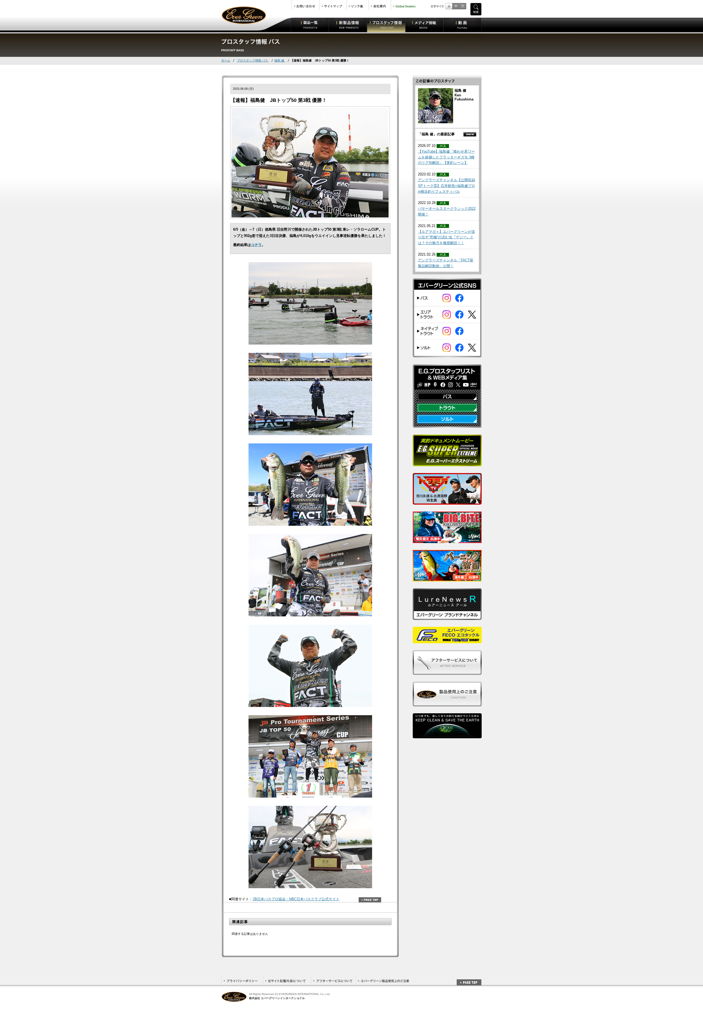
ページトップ (370, 899)
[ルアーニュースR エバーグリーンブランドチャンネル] (447, 617)
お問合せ (305, 5)
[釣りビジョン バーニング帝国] (447, 578)
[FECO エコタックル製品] (447, 640)
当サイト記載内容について (287, 980)
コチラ (256, 245)
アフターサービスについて (333, 980)
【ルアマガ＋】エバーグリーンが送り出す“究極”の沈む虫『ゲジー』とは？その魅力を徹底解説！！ (446, 237)
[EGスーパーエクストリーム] (447, 463)
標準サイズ (448, 6)
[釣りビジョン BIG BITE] (447, 540)
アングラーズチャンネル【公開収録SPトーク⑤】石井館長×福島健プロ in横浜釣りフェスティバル (446, 186)
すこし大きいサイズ (455, 6)
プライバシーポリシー (242, 980)
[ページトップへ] (469, 979)
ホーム (225, 60)
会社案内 (380, 5)
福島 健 (279, 60)
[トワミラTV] (447, 501)
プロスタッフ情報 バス (253, 60)
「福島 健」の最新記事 (436, 134)
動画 (462, 24)
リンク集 (358, 5)
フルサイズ (462, 6)
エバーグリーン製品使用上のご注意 (383, 980)
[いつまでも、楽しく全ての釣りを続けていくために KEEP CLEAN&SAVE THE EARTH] (447, 735)
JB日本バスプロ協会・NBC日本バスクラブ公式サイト (296, 899)
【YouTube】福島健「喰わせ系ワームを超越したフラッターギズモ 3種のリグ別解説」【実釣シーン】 (446, 157)
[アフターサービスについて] (447, 672)
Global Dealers (405, 5)
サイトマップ (333, 5)
